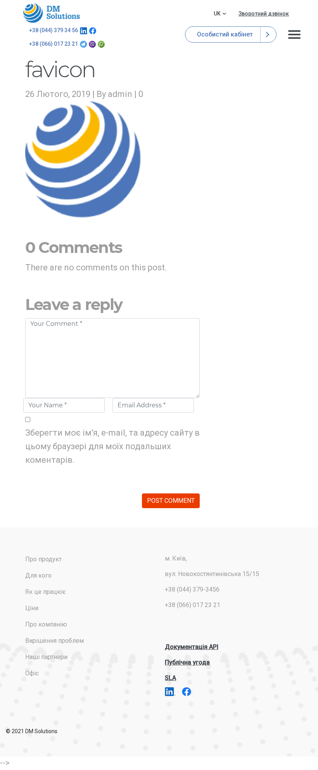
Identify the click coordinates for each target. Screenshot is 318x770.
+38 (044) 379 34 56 (53, 30)
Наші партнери (46, 657)
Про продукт (43, 559)
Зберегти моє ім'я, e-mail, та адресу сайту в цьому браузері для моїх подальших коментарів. (112, 446)
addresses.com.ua (53, 13)
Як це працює (45, 591)
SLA (170, 678)
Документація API (191, 647)
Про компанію (46, 624)
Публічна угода (187, 662)
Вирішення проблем (54, 640)
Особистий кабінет (225, 34)
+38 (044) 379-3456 (192, 589)
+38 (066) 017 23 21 (53, 44)
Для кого (38, 575)
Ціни (31, 608)
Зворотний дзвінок (263, 13)
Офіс (32, 673)
